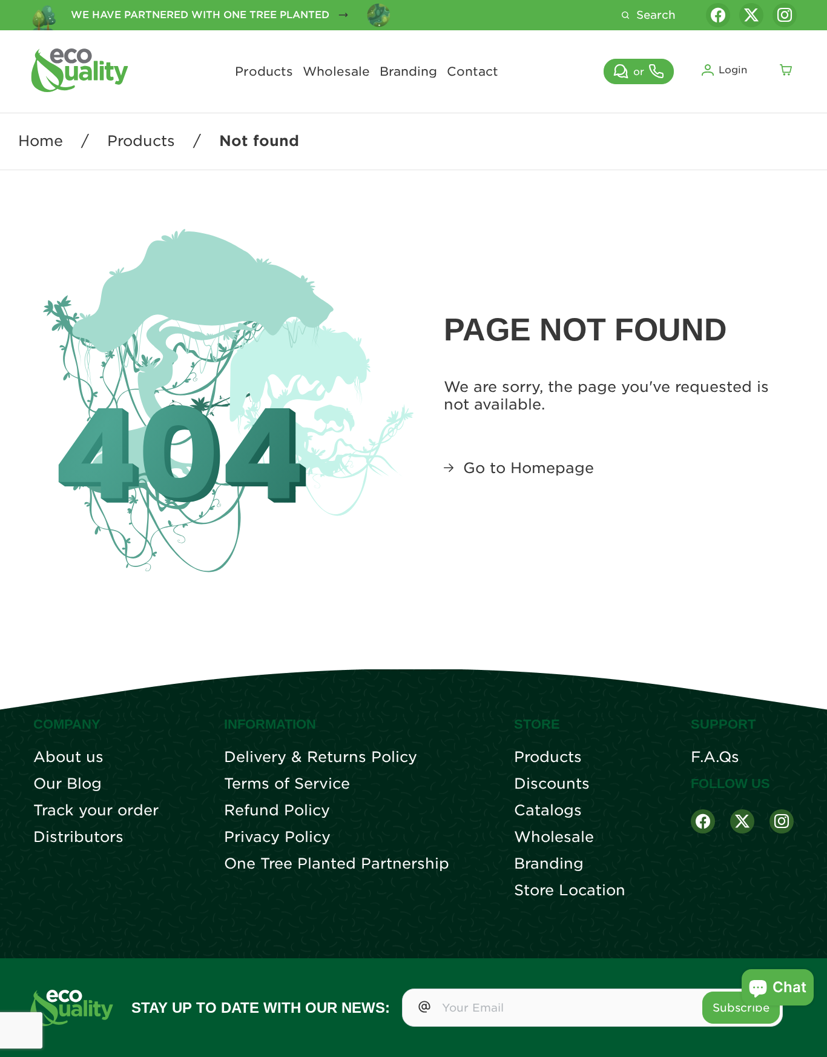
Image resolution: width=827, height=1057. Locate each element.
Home (40, 141)
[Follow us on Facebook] (718, 15)
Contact (472, 71)
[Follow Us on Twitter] (742, 821)
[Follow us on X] (751, 15)
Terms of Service (287, 784)
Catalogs (548, 810)
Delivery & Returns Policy (320, 757)
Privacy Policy (277, 837)
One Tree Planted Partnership (336, 864)
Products (264, 71)
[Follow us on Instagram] (785, 15)
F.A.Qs (715, 757)
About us (68, 757)
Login (733, 70)
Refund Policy (277, 810)
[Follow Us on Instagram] (781, 821)
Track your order (96, 810)
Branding (408, 71)
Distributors (78, 837)
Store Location (569, 890)
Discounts (552, 784)
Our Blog (67, 784)
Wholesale (336, 71)
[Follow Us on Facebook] (703, 821)
